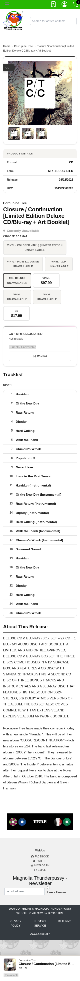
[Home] (13, 20)
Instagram (41, 865)
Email (41, 869)
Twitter (41, 861)
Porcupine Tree (23, 46)
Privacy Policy (15, 923)
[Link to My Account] (65, 5)
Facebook (41, 856)
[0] (76, 5)
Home (6, 46)
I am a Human (56, 892)
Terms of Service (40, 923)
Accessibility (40, 933)
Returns (64, 921)
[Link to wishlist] (53, 5)
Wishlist (42, 356)
